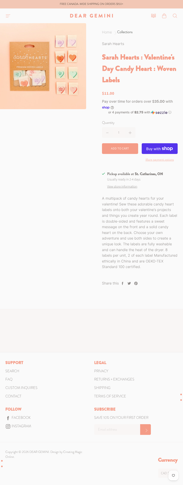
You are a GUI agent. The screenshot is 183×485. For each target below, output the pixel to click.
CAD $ (165, 473)
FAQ (8, 379)
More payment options (160, 159)
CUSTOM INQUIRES (21, 387)
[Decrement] (107, 132)
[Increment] (130, 132)
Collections (125, 32)
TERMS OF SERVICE (110, 396)
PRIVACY (101, 371)
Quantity (108, 122)
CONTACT (13, 396)
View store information (122, 186)
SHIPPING (102, 387)
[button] (140, 112)
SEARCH (12, 371)
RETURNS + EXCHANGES (114, 379)
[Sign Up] (145, 429)
